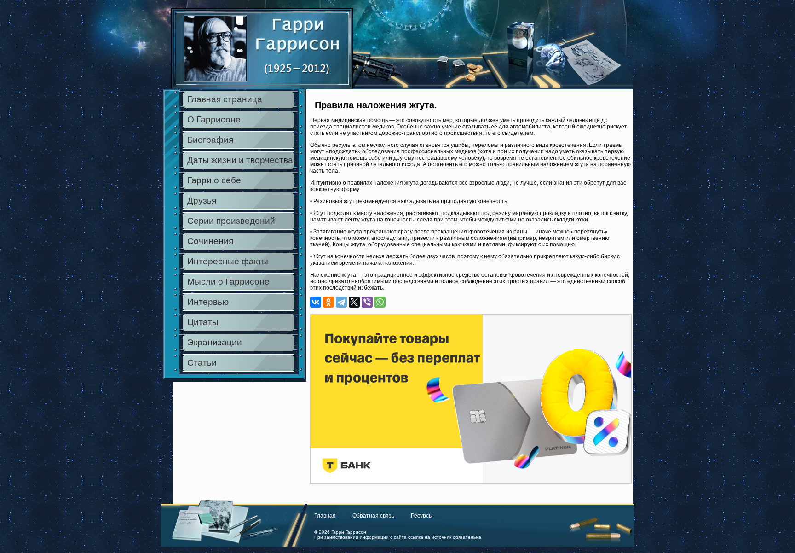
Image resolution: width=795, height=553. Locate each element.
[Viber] (367, 302)
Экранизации (214, 342)
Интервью (208, 302)
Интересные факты (227, 261)
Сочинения (210, 241)
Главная (325, 515)
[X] (354, 302)
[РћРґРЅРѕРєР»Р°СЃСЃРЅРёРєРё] (328, 302)
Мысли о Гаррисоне (228, 281)
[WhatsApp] (380, 302)
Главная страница (224, 99)
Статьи (202, 362)
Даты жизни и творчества (240, 160)
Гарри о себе (214, 180)
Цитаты (203, 322)
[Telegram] (341, 302)
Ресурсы (422, 515)
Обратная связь (373, 515)
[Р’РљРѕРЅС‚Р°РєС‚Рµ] (315, 302)
